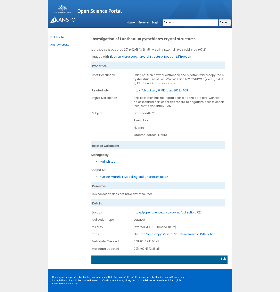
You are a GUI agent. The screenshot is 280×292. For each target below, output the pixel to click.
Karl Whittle (107, 162)
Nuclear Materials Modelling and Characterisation (134, 177)
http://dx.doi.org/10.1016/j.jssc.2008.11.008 (161, 90)
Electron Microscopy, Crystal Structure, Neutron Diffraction (150, 57)
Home (131, 22)
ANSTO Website (59, 44)
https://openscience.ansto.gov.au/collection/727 (167, 212)
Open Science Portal (99, 11)
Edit (223, 259)
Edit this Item (58, 37)
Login (155, 22)
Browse (144, 22)
